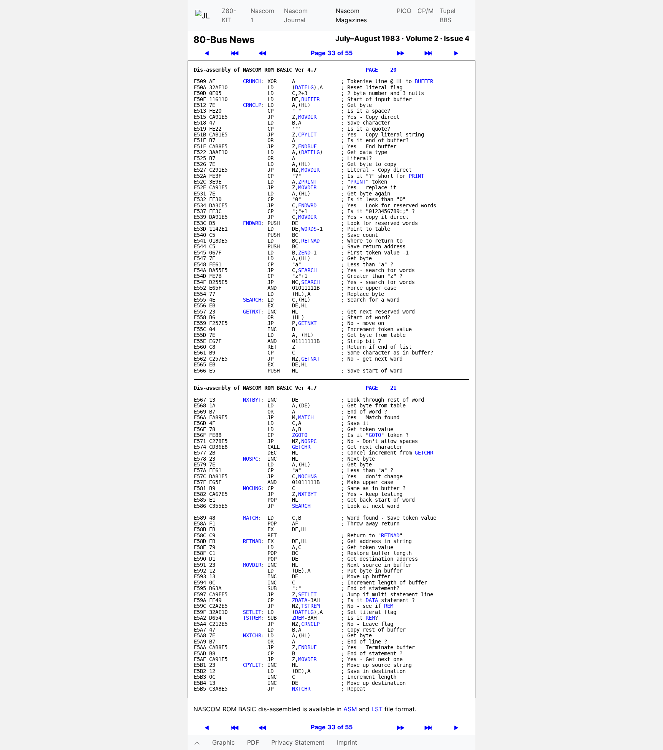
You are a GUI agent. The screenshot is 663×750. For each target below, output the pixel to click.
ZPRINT (307, 182)
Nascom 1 (262, 15)
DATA (372, 600)
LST (377, 709)
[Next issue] (401, 53)
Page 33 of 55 (332, 53)
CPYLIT (307, 134)
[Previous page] (206, 53)
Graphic (223, 742)
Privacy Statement (298, 742)
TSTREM (310, 606)
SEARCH (307, 270)
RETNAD (310, 241)
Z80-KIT (229, 15)
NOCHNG (307, 476)
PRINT (416, 176)
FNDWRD (307, 205)
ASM (350, 709)
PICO (404, 11)
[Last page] (428, 53)
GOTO (375, 435)
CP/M (425, 11)
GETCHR (301, 447)
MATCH (305, 417)
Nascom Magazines (351, 15)
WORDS (309, 229)
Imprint (347, 742)
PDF (253, 742)
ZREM (298, 618)
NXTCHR (252, 635)
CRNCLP (252, 105)
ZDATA (299, 600)
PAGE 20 (381, 70)
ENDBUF (307, 146)
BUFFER (424, 81)
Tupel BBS (447, 15)
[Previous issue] (262, 53)
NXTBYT (252, 400)
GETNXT (252, 312)
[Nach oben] (197, 742)
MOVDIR (307, 117)
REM (388, 606)
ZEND (304, 252)
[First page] (235, 53)
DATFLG (304, 87)
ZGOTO (299, 435)
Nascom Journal (296, 15)
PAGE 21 (381, 388)
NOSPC (309, 441)
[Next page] (456, 53)
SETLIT (307, 594)
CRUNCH (252, 81)
